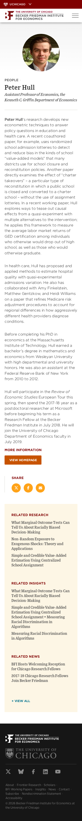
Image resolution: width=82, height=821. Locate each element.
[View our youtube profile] (58, 772)
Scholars (49, 785)
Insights (40, 789)
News (52, 789)
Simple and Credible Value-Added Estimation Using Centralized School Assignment (38, 560)
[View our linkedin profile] (45, 772)
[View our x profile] (8, 772)
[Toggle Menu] (75, 15)
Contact (64, 789)
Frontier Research (29, 785)
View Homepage (23, 460)
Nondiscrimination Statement (41, 793)
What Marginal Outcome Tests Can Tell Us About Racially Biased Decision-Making (40, 527)
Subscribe (12, 793)
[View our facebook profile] (33, 772)
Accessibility (13, 798)
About (9, 785)
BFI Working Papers (18, 789)
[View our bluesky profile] (21, 772)
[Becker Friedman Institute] (34, 15)
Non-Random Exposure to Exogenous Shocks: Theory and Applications (37, 544)
